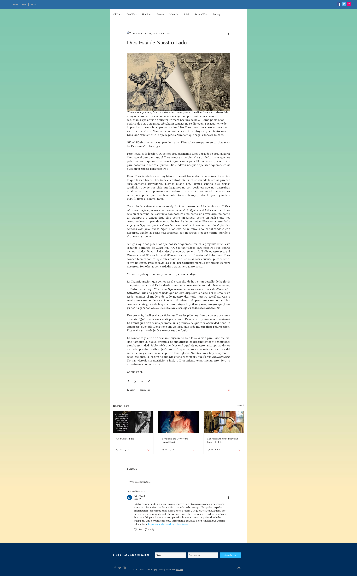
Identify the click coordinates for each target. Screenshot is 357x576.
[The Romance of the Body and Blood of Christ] (224, 422)
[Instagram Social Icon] (349, 4)
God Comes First (125, 438)
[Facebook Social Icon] (339, 4)
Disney (160, 14)
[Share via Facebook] (128, 381)
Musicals (173, 14)
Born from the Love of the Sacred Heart (175, 440)
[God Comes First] (133, 422)
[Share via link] (148, 381)
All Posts (117, 14)
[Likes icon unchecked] (135, 529)
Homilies (146, 14)
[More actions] (228, 33)
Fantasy (216, 14)
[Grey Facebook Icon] (115, 568)
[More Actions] (228, 497)
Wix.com (179, 569)
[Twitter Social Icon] (344, 4)
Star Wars (132, 14)
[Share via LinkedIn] (142, 381)
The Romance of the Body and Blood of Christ (222, 440)
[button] (240, 14)
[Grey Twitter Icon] (119, 568)
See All (240, 405)
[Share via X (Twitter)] (135, 381)
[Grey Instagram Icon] (124, 568)
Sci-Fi (187, 14)
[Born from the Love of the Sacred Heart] (178, 422)
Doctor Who (201, 14)
